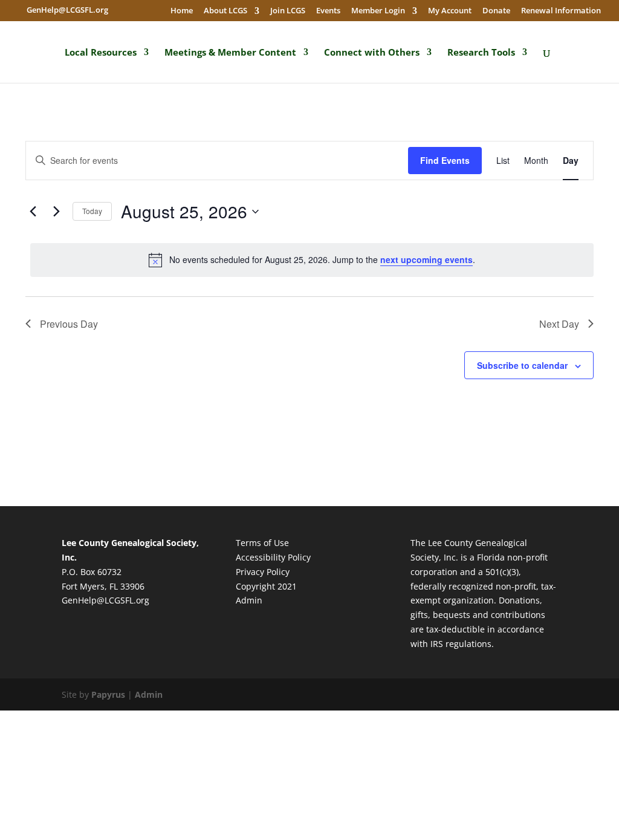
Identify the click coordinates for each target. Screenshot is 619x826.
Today (92, 211)
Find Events (445, 160)
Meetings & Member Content (230, 52)
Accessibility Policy (273, 557)
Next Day (559, 324)
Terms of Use (262, 542)
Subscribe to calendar (522, 365)
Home (181, 11)
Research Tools (481, 52)
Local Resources (101, 52)
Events (328, 11)
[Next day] (56, 211)
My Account (450, 11)
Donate (496, 11)
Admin (249, 600)
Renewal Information (561, 11)
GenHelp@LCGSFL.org (105, 600)
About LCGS (225, 11)
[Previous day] (32, 211)
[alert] (312, 260)
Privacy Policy (263, 571)
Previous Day (69, 324)
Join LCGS (287, 11)
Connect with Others (372, 52)
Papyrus (108, 694)
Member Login (378, 11)
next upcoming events (426, 259)
